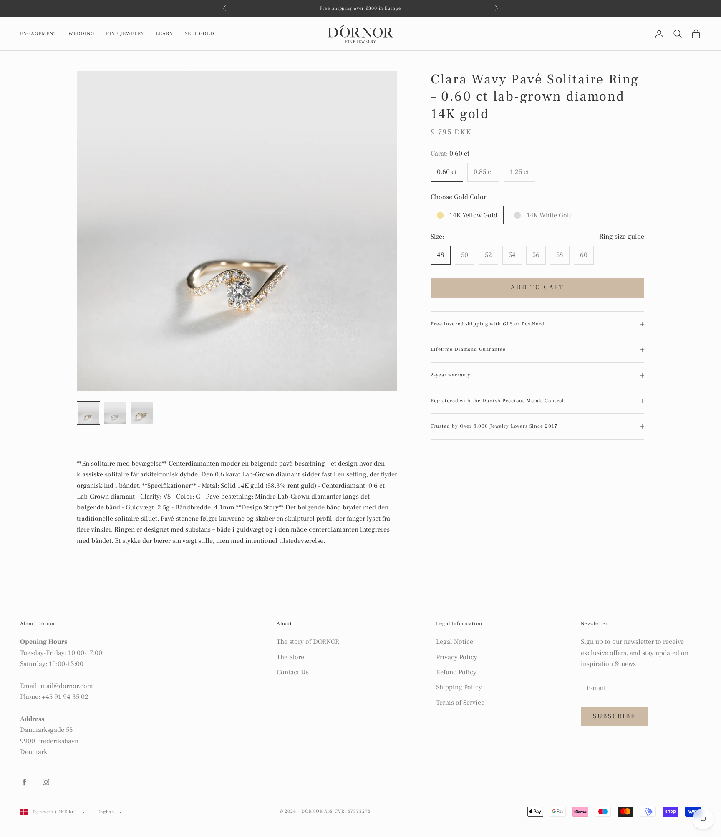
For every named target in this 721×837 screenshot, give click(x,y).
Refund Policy (456, 672)
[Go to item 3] (142, 413)
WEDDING (81, 33)
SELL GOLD (200, 33)
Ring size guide (621, 236)
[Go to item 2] (115, 413)
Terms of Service (460, 702)
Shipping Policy (459, 687)
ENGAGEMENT (38, 33)
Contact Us (293, 672)
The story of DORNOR (308, 642)
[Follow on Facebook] (24, 782)
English (105, 812)
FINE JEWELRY (125, 33)
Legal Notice (454, 642)
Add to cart (537, 287)
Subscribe (614, 716)
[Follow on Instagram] (46, 782)
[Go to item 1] (88, 413)
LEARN (164, 33)
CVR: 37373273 (353, 811)
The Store (290, 657)
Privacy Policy (456, 657)
